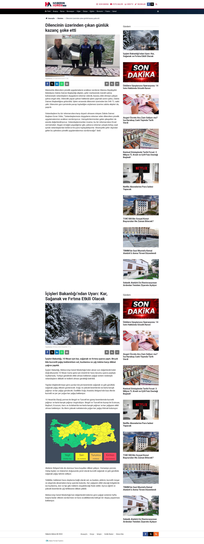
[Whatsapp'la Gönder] (62, 84)
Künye (92, 534)
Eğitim (92, 11)
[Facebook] (47, 84)
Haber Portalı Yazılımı (56, 541)
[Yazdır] (67, 84)
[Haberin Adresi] (55, 4)
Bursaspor (70, 11)
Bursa (62, 11)
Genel (114, 11)
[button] (107, 84)
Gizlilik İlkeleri (108, 534)
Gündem (60, 18)
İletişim (99, 534)
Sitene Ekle (120, 534)
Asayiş (55, 11)
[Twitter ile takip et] (152, 4)
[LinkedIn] (57, 84)
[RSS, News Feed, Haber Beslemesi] (156, 534)
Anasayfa (51, 18)
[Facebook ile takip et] (148, 4)
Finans (107, 11)
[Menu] (158, 11)
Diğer (79, 11)
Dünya (85, 11)
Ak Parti (48, 11)
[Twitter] (52, 84)
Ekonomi (100, 11)
